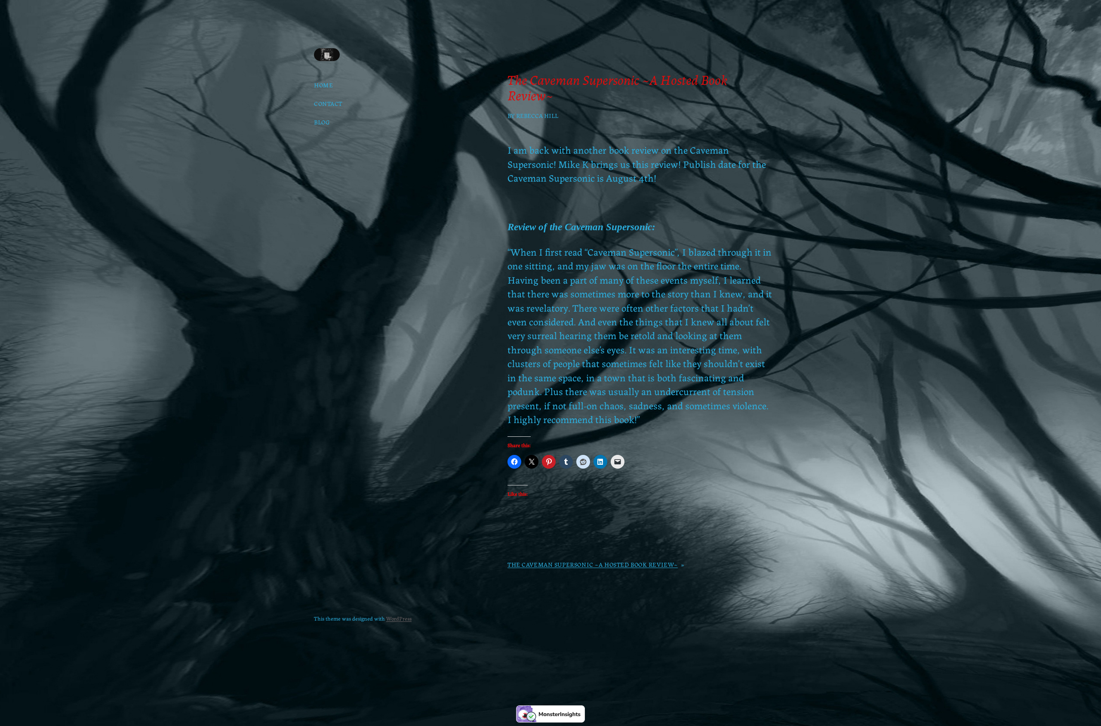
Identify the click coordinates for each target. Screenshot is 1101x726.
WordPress (399, 618)
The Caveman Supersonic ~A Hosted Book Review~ (592, 564)
